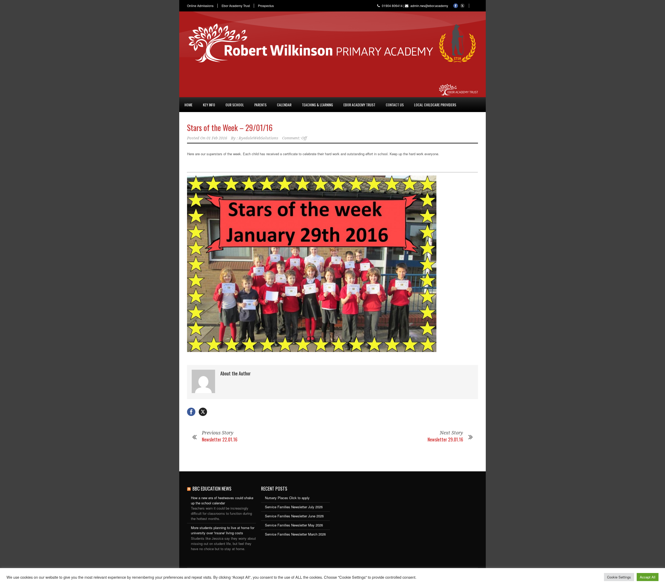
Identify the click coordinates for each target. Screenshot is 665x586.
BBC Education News (211, 488)
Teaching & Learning (317, 104)
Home (188, 104)
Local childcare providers (435, 104)
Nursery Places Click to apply (287, 497)
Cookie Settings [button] (619, 577)
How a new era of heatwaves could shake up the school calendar (222, 500)
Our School (234, 104)
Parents (260, 104)
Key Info (209, 104)
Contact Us (395, 104)
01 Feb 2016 (217, 138)
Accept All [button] (647, 577)
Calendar (284, 104)
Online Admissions (200, 6)
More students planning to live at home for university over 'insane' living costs (222, 530)
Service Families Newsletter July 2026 (294, 506)
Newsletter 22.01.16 (219, 439)
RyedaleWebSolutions (258, 138)
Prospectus (266, 6)
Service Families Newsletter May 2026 (294, 525)
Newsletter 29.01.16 (445, 439)
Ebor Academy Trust (236, 6)
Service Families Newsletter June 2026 (294, 515)
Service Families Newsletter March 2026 (295, 534)
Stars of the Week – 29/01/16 (229, 127)
